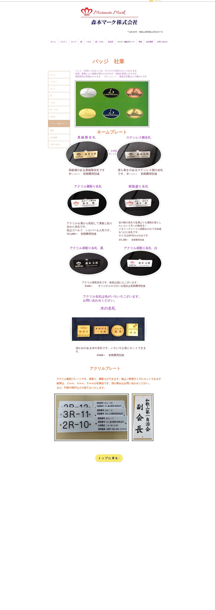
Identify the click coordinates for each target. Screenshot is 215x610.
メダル (52, 103)
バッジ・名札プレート (59, 124)
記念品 (53, 117)
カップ (52, 89)
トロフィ (53, 82)
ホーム (52, 75)
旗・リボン (54, 110)
